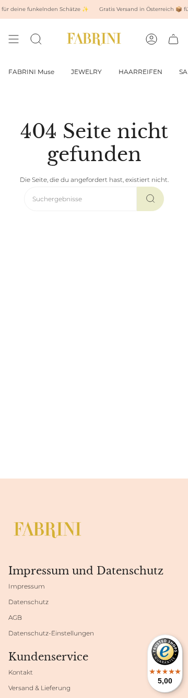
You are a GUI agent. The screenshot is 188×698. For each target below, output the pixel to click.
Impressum (26, 586)
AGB (15, 617)
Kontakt (20, 672)
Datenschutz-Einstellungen (51, 633)
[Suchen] (150, 199)
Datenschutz (28, 602)
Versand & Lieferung (39, 688)
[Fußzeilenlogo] (47, 529)
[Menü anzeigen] (13, 39)
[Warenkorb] (173, 39)
